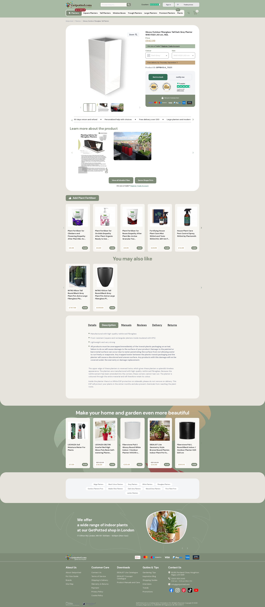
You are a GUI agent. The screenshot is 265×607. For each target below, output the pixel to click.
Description (109, 325)
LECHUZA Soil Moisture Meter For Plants (76, 447)
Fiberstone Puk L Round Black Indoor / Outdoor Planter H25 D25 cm (186, 448)
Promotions (148, 591)
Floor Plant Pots (171, 489)
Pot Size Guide (72, 576)
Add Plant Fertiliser (84, 198)
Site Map (69, 584)
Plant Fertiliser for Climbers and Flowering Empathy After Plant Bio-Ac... (77, 235)
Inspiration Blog (149, 576)
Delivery (157, 325)
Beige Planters (98, 484)
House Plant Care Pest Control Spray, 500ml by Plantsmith (186, 233)
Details (92, 325)
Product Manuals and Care (128, 582)
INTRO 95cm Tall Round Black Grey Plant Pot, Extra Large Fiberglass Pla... (77, 294)
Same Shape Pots (145, 180)
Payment (95, 588)
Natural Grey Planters (153, 489)
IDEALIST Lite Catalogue (127, 572)
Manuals (126, 325)
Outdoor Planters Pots (95, 489)
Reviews (142, 325)
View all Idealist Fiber (121, 180)
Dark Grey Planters (134, 489)
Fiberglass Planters (164, 484)
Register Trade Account (171, 46)
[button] (72, 120)
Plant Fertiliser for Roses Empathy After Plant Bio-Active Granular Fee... (132, 235)
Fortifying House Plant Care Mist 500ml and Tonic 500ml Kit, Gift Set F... (159, 235)
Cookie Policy (97, 595)
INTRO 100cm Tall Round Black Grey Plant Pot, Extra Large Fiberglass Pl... (105, 294)
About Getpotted (73, 572)
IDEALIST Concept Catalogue (125, 577)
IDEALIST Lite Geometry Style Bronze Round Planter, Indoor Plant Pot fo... (160, 448)
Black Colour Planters (115, 484)
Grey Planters (132, 484)
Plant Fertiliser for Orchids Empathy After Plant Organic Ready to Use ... (104, 235)
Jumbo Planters (132, 493)
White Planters (147, 484)
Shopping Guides (150, 580)
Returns (172, 325)
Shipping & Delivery (99, 580)
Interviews (147, 584)
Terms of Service (98, 576)
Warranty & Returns (99, 584)
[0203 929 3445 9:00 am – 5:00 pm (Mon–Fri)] (189, 13)
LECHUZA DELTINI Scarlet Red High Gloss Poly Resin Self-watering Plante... (105, 448)
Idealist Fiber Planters (115, 489)
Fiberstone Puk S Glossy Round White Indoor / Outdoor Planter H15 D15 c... (131, 448)
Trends (146, 588)
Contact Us (96, 572)
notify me (180, 77)
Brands (69, 580)
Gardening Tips (149, 572)
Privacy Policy (97, 591)
